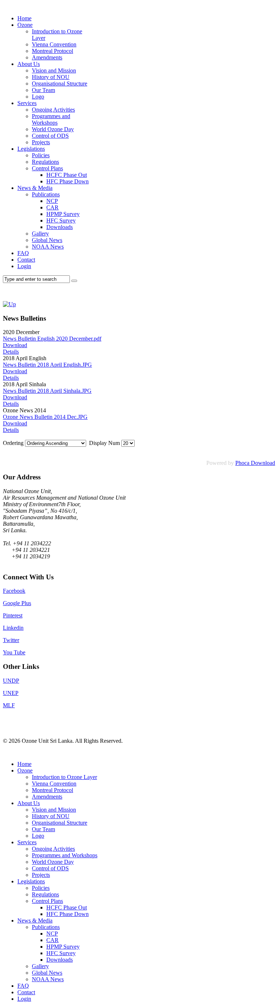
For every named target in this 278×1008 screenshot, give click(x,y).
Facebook (14, 591)
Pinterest (12, 615)
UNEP (10, 693)
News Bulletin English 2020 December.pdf (52, 339)
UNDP (11, 681)
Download (15, 345)
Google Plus (17, 603)
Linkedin (13, 628)
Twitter (11, 640)
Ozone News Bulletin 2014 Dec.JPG (45, 417)
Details (11, 352)
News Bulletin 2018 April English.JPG (47, 365)
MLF (9, 705)
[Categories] (9, 304)
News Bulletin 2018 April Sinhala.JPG (47, 391)
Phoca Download (255, 463)
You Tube (14, 652)
